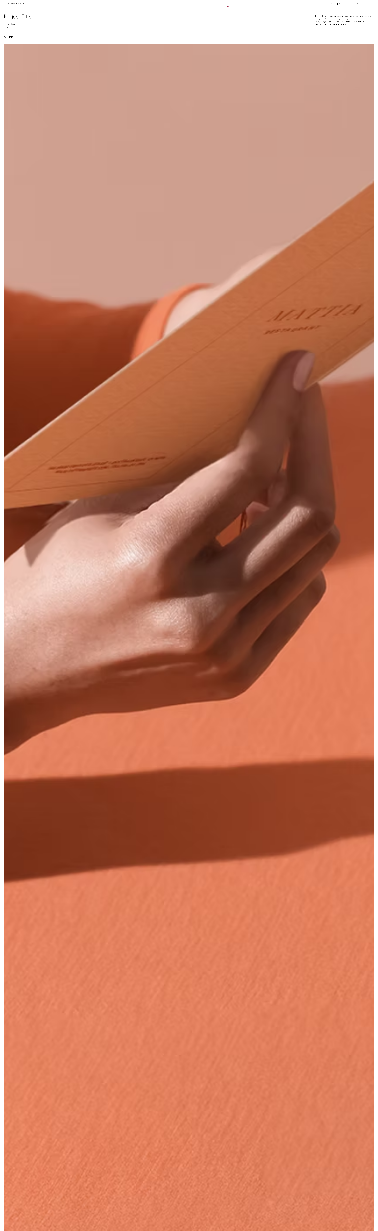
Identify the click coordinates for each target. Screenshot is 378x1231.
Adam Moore (14, 3)
